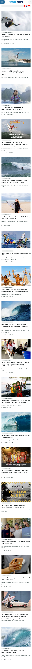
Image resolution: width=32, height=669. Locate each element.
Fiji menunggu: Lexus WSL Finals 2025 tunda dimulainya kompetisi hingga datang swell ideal (14, 290)
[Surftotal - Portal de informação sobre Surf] (16, 2)
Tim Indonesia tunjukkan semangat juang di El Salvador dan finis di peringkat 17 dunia (14, 181)
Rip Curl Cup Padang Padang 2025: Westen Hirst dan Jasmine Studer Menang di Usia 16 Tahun (15, 471)
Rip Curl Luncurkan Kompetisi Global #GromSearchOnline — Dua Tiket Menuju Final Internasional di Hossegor (14, 144)
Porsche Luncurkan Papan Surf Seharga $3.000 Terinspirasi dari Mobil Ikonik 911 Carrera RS (14, 615)
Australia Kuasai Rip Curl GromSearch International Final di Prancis (15, 35)
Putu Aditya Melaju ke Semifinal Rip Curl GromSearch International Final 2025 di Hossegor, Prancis (15, 72)
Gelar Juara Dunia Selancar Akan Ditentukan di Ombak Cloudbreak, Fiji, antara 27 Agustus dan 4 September (15, 326)
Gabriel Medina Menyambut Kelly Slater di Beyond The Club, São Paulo (15, 542)
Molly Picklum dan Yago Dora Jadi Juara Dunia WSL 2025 (16, 254)
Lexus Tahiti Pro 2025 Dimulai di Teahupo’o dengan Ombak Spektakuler (15, 436)
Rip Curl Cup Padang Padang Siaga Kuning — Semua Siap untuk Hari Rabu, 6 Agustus (14, 506)
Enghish (26, 6)
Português (24, 6)
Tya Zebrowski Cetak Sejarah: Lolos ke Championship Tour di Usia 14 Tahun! (12, 108)
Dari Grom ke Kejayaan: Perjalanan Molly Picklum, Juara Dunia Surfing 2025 (15, 217)
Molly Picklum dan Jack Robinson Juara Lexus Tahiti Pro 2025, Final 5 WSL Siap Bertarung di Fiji (16, 401)
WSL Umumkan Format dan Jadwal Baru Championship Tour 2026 (12, 651)
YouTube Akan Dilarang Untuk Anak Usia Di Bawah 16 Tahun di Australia (15, 578)
